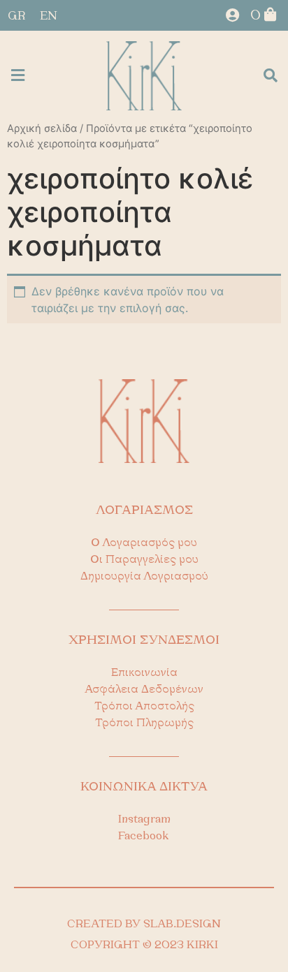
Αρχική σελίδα (42, 128)
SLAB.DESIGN (182, 924)
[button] (17, 75)
